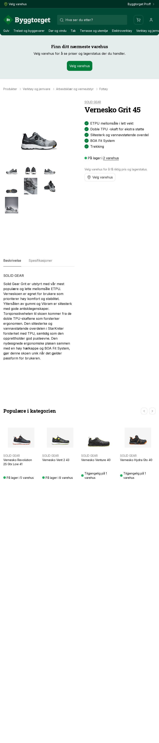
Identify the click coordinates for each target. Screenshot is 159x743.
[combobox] (92, 20)
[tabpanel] (39, 317)
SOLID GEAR (92, 102)
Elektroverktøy (122, 30)
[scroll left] (144, 411)
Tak (73, 30)
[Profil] (151, 19)
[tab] (12, 260)
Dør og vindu (57, 30)
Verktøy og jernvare (36, 89)
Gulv (6, 30)
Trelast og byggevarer (29, 30)
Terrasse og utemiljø (94, 30)
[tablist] (39, 260)
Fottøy (103, 89)
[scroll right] (152, 411)
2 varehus (111, 158)
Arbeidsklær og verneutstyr (75, 89)
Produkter (10, 89)
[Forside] (27, 20)
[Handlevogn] (138, 20)
